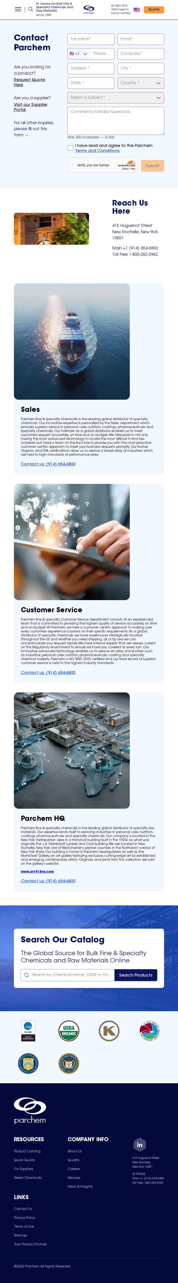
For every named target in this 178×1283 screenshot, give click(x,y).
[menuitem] (27, 1151)
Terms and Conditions (97, 151)
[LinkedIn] (139, 1145)
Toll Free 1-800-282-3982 (147, 1183)
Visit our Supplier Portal (31, 107)
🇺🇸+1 (75, 54)
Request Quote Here (29, 82)
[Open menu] (18, 9)
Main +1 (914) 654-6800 (148, 1178)
